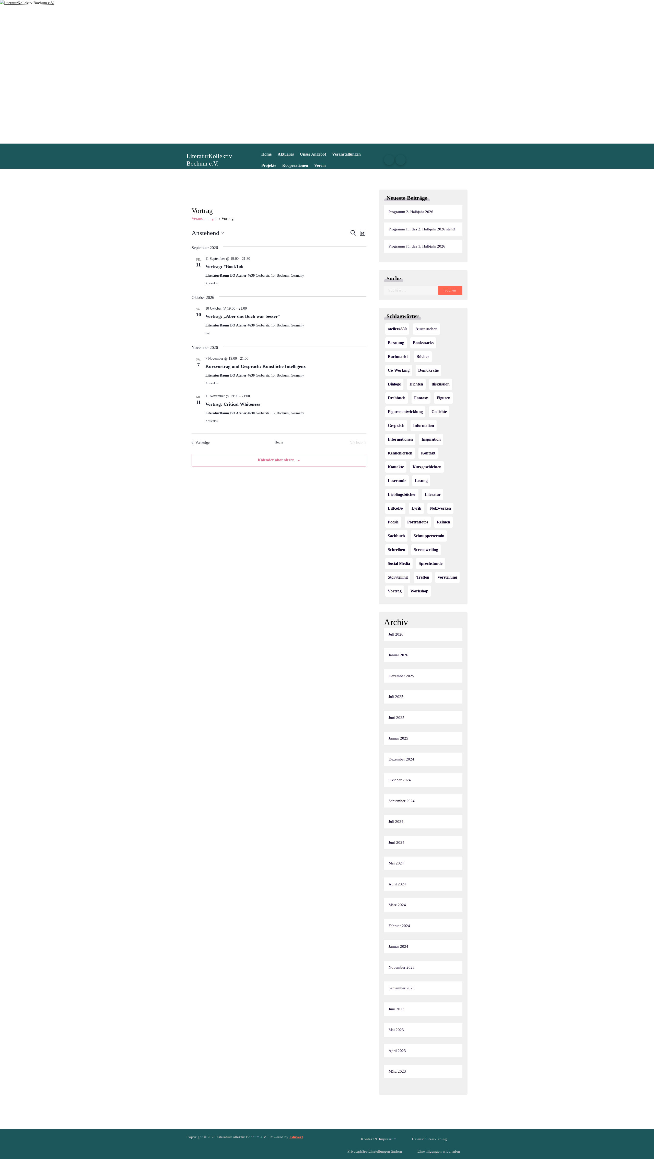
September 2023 (402, 988)
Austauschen (426, 329)
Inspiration (431, 439)
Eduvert (296, 1137)
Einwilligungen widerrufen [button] (438, 1151)
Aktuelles (286, 154)
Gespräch (396, 425)
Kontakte (396, 467)
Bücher (422, 356)
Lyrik (416, 508)
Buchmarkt (398, 356)
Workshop (419, 591)
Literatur (433, 494)
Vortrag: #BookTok (224, 266)
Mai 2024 (396, 863)
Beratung (396, 343)
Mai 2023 (396, 1030)
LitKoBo (395, 508)
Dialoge (394, 384)
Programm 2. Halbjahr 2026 (411, 212)
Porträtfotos (417, 522)
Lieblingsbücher (402, 494)
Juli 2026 (396, 634)
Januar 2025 (398, 738)
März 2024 (397, 905)
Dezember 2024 (401, 759)
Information (423, 425)
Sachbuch (396, 536)
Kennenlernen (400, 453)
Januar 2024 (398, 946)
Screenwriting (426, 549)
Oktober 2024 (400, 780)
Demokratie (428, 370)
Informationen (400, 439)
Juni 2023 (396, 1009)
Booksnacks (423, 343)
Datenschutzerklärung (429, 1139)
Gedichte (439, 411)
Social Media (399, 563)
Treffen (422, 577)
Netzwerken (440, 508)
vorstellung (447, 577)
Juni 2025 (396, 718)
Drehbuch (396, 398)
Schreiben (396, 549)
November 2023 (402, 967)
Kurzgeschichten (427, 467)
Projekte (268, 165)
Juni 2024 (396, 842)
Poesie (393, 522)
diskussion (441, 384)
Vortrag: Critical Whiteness (232, 404)
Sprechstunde (430, 563)
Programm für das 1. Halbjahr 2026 (417, 246)
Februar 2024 (399, 926)
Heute (279, 442)
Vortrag (395, 591)
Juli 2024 (396, 822)
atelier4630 (397, 329)
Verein (320, 165)
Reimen (443, 522)
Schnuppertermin (429, 536)
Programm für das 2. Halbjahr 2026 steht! (422, 229)
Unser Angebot (313, 154)
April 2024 (397, 884)
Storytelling (398, 577)
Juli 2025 (396, 697)
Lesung (421, 480)
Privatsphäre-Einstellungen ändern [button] (374, 1151)
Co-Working (399, 370)
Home (266, 154)
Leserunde (397, 480)
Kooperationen (295, 165)
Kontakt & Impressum (378, 1139)
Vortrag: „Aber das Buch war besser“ (242, 316)
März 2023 (397, 1071)
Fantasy (421, 398)
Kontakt (428, 453)
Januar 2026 (398, 655)
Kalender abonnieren (276, 460)
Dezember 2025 (401, 676)
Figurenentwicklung (405, 411)
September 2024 (402, 801)
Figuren (443, 398)
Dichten (416, 384)
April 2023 (397, 1051)
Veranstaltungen (346, 154)
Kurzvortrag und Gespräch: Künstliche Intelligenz (255, 366)
